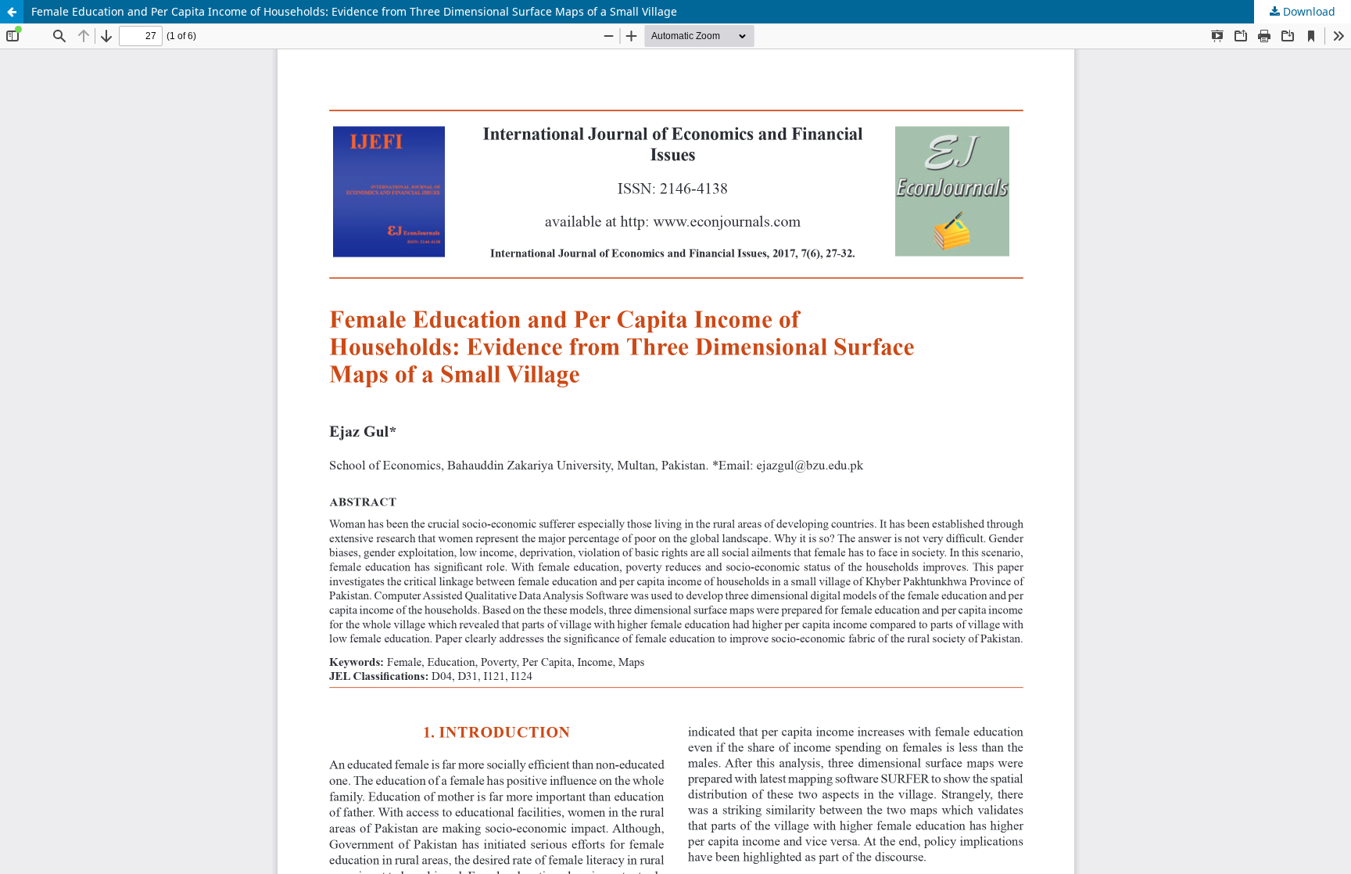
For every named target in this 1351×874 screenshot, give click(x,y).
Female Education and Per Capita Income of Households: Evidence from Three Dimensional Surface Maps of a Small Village (354, 11)
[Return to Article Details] (11, 11)
